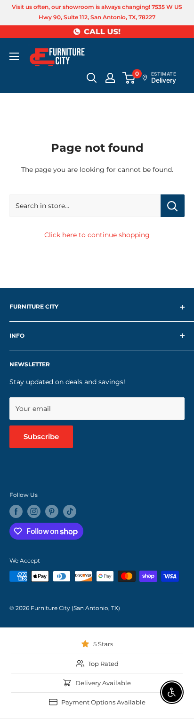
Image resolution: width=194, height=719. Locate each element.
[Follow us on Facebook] (16, 511)
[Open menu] (14, 56)
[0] (129, 78)
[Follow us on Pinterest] (51, 511)
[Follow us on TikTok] (69, 511)
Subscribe (41, 436)
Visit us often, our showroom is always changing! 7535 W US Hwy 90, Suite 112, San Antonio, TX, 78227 (97, 12)
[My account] (110, 78)
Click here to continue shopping (97, 235)
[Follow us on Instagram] (33, 511)
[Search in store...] (173, 205)
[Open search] (92, 78)
